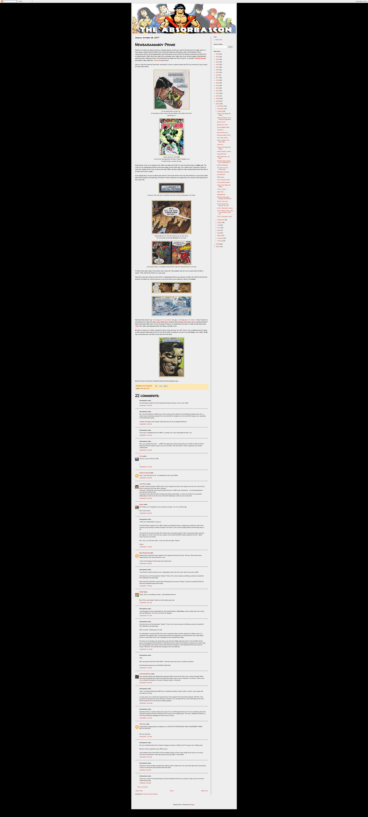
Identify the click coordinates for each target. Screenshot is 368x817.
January (220, 241)
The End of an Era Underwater (222, 168)
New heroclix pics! (222, 132)
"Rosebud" (220, 130)
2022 (217, 64)
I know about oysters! (223, 182)
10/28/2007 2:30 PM (145, 450)
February (220, 238)
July (218, 225)
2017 (217, 77)
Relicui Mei (218, 39)
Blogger (192, 804)
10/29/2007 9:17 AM (145, 615)
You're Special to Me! (223, 179)
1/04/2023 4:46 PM (145, 770)
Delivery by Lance (222, 124)
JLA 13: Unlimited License (225, 208)
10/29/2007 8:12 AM (145, 602)
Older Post (204, 791)
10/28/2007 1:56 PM (145, 405)
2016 (217, 80)
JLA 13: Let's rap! (222, 201)
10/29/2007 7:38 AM (145, 586)
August (219, 222)
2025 (217, 56)
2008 (217, 101)
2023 (217, 62)
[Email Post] (156, 386)
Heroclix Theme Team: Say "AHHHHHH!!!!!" (224, 161)
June (219, 227)
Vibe (148, 388)
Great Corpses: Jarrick (224, 151)
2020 (217, 70)
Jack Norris (143, 484)
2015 (217, 83)
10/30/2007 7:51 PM (145, 736)
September (221, 220)
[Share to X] (163, 386)
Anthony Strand (144, 473)
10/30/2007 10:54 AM (145, 703)
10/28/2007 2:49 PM (145, 478)
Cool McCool (221, 174)
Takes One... (221, 192)
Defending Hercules (223, 172)
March (219, 235)
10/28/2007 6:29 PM (145, 513)
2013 (217, 88)
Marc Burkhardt (144, 553)
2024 (217, 59)
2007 (217, 104)
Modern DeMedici (222, 165)
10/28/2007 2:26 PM (145, 435)
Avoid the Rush (221, 154)
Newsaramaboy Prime (223, 135)
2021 (217, 67)
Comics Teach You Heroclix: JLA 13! (223, 204)
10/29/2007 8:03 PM (145, 682)
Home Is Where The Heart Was (223, 141)
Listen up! (220, 144)
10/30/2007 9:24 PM (145, 757)
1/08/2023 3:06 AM (145, 783)
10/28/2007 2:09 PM (145, 424)
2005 (217, 246)
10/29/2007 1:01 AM (145, 547)
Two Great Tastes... (223, 137)
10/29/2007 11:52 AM (145, 649)
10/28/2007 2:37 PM (145, 467)
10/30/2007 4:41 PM (145, 718)
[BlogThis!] (161, 386)
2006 (217, 244)
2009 (217, 98)
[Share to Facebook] (165, 386)
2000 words (220, 177)
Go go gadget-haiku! (223, 127)
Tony (141, 456)
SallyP (141, 592)
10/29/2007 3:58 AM (145, 563)
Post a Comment (143, 787)
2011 (217, 93)
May (218, 230)
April (219, 233)
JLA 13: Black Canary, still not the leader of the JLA (225, 212)
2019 (217, 72)
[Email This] (159, 386)
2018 (217, 75)
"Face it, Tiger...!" (222, 189)
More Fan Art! (221, 122)
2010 (217, 96)
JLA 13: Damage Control (224, 216)
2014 (217, 85)
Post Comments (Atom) (150, 794)
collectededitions (145, 674)
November (220, 108)
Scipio (141, 504)
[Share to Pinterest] (167, 386)
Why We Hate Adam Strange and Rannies (224, 197)
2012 (217, 90)
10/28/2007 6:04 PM (145, 498)
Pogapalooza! (221, 194)
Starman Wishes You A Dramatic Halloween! (224, 118)
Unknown (142, 724)
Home (172, 791)
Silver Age (143, 388)
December (220, 106)
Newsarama (158, 60)
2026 (217, 54)
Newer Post (139, 791)
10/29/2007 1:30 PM (145, 668)
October (220, 111)
